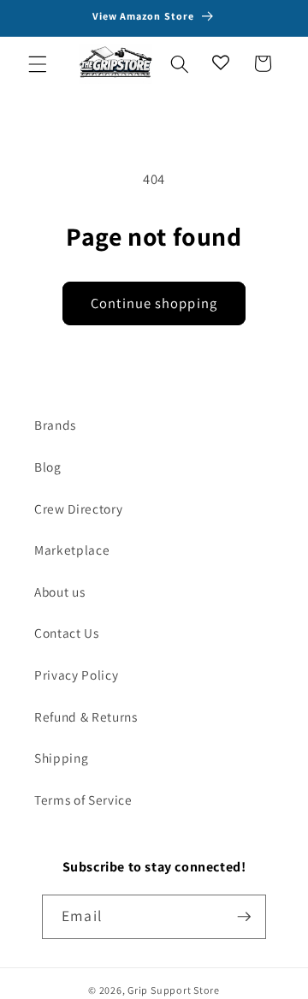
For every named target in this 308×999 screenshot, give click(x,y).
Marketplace (72, 549)
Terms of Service (83, 799)
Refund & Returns (86, 716)
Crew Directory (78, 508)
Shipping (61, 757)
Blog (48, 466)
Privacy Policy (76, 674)
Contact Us (66, 632)
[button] (37, 63)
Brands (55, 424)
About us (59, 591)
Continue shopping (154, 303)
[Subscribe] (243, 917)
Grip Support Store (173, 990)
